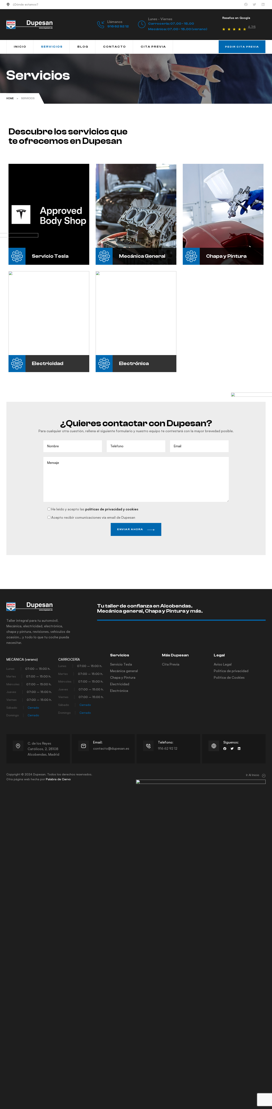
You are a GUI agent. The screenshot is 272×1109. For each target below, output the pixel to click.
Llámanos (114, 22)
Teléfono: (165, 742)
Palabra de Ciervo (58, 779)
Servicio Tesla (50, 256)
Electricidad (47, 363)
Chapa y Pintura (226, 256)
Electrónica (134, 363)
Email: (97, 742)
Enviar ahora (130, 529)
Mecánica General (142, 256)
